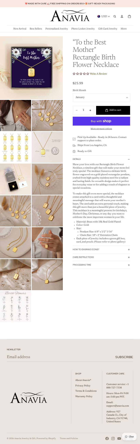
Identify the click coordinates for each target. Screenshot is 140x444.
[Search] (114, 16)
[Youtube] (119, 438)
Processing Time (82, 264)
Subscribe (124, 357)
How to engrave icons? (86, 249)
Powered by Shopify (46, 438)
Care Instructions (83, 257)
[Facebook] (107, 438)
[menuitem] (123, 29)
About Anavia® (83, 380)
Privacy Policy (82, 386)
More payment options (101, 129)
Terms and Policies (69, 438)
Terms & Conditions (86, 391)
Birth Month (79, 90)
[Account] (122, 16)
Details (77, 159)
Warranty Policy (84, 396)
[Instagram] (113, 438)
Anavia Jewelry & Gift (25, 438)
